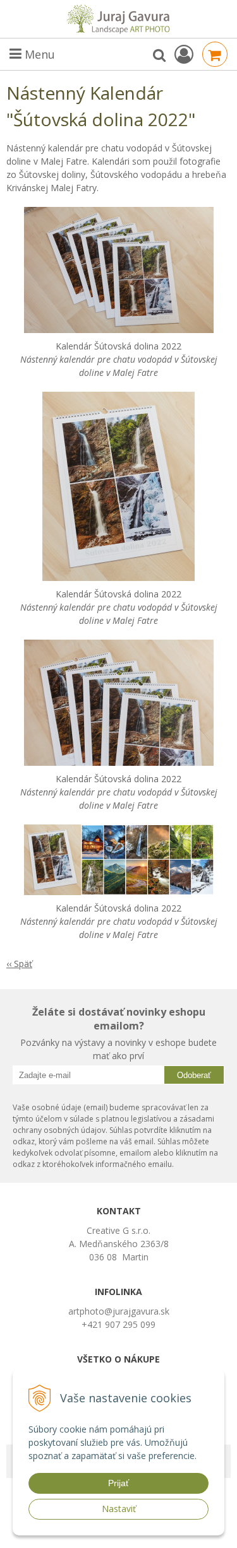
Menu (38, 54)
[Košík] (215, 54)
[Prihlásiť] (183, 54)
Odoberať (194, 1075)
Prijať (118, 1483)
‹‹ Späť (19, 964)
